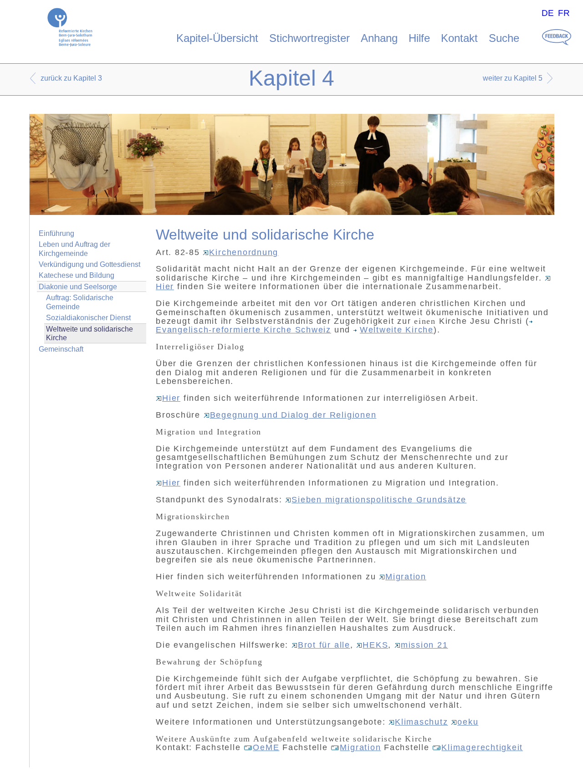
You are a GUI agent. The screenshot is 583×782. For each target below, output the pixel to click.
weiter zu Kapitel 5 (512, 78)
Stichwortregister (309, 38)
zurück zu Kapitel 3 (71, 78)
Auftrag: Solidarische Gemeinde (79, 302)
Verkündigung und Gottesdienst (89, 264)
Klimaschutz (421, 721)
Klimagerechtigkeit (482, 747)
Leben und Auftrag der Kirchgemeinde (74, 248)
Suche (504, 38)
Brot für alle (324, 644)
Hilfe (419, 38)
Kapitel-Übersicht (217, 38)
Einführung (56, 233)
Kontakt (459, 38)
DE (548, 13)
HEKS (375, 644)
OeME (266, 747)
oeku (467, 721)
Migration (405, 576)
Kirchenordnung (243, 252)
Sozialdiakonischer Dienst (88, 318)
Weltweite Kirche (397, 329)
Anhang (379, 38)
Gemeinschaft (61, 349)
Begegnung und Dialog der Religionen (293, 414)
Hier (171, 398)
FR (564, 13)
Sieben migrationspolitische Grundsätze (379, 499)
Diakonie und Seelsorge (78, 287)
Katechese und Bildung (76, 275)
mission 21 (424, 644)
